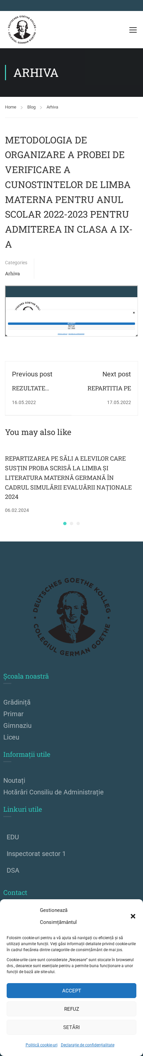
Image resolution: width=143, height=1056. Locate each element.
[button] (133, 916)
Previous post (32, 374)
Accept (71, 991)
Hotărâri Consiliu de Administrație (53, 792)
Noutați (14, 780)
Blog (31, 107)
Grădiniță (17, 702)
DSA (13, 870)
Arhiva (52, 107)
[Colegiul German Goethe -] (22, 30)
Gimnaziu (17, 726)
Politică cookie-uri (42, 1045)
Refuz (71, 1009)
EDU (13, 837)
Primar (13, 714)
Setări (71, 1027)
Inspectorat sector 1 (36, 854)
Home (10, 107)
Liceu (11, 737)
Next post (116, 374)
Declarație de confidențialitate (87, 1045)
